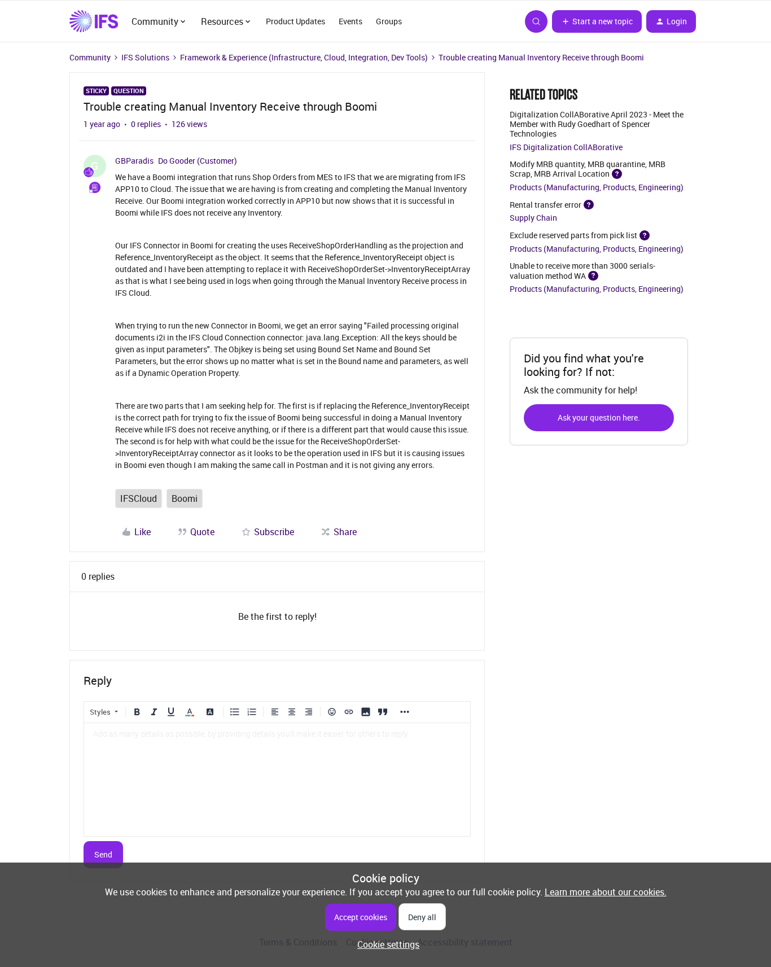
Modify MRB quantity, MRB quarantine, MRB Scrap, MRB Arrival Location (587, 169)
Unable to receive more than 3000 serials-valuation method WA (582, 270)
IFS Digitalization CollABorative (566, 147)
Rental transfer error (545, 204)
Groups (389, 21)
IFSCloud (138, 498)
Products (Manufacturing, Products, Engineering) (597, 187)
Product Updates (295, 21)
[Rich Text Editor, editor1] (277, 779)
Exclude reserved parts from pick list (573, 235)
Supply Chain (533, 217)
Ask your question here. (599, 417)
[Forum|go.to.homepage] (93, 21)
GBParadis (134, 160)
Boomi (185, 498)
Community (90, 57)
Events (350, 21)
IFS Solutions (145, 57)
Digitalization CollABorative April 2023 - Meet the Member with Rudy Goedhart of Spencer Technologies (597, 124)
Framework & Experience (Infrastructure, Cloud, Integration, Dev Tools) (304, 57)
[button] (597, 21)
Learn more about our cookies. (606, 892)
